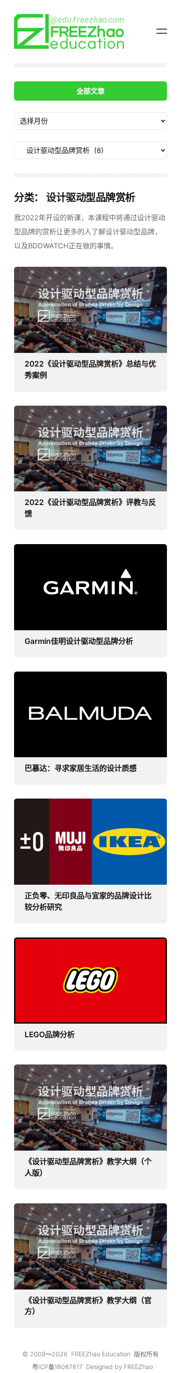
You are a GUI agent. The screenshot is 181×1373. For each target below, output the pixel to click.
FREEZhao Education (100, 1354)
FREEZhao (138, 1366)
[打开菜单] (161, 31)
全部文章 (90, 91)
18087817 (68, 1366)
